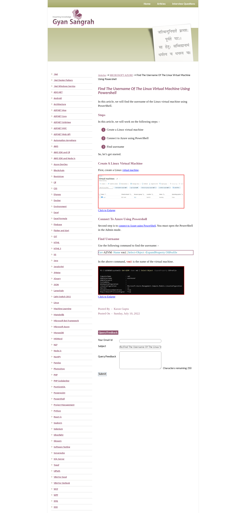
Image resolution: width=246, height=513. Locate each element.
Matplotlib (59, 315)
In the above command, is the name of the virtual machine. (136, 261)
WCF (56, 489)
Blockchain (59, 170)
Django (57, 194)
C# (55, 182)
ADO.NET (58, 92)
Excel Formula (60, 218)
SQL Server (59, 459)
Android (58, 98)
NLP (55, 345)
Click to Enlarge (106, 210)
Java (56, 261)
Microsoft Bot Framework (66, 321)
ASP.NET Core (60, 116)
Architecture (60, 104)
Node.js (57, 351)
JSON (56, 285)
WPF (56, 495)
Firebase (58, 224)
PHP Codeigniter (61, 381)
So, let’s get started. (109, 154)
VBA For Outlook (62, 483)
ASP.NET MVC (60, 128)
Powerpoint (59, 393)
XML (56, 501)
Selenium (58, 429)
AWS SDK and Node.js (64, 158)
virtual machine (130, 170)
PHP (56, 375)
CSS (55, 188)
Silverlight (58, 435)
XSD (56, 507)
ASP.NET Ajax (60, 110)
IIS (55, 254)
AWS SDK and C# (62, 152)
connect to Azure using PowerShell (137, 225)
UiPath (57, 471)
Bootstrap (59, 176)
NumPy (57, 357)
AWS (56, 146)
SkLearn (58, 441)
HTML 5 (57, 248)
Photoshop (59, 369)
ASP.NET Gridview (62, 122)
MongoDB (59, 333)
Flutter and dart (61, 230)
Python (57, 411)
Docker (57, 200)
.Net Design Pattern (63, 80)
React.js (58, 417)
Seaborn (58, 423)
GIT (55, 236)
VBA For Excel (60, 477)
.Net (56, 74)
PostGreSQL (59, 387)
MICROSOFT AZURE (121, 75)
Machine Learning (62, 309)
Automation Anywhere (65, 140)
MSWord (58, 339)
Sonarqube (59, 453)
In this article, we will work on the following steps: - (129, 121)
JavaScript (59, 267)
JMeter (57, 273)
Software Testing (62, 447)
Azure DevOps (61, 164)
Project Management (64, 405)
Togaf (56, 465)
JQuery (57, 279)
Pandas (57, 363)
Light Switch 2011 (62, 297)
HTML (56, 242)
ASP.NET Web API (62, 134)
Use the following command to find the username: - (128, 245)
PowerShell (59, 399)
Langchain (59, 291)
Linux (56, 303)
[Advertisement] (13, 50)
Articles (102, 75)
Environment (60, 206)
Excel (56, 212)
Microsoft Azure (61, 327)
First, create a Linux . (118, 170)
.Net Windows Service (64, 86)
